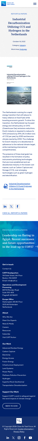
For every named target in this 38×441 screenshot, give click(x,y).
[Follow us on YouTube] (30, 437)
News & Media (8, 324)
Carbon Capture (8, 351)
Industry (23, 45)
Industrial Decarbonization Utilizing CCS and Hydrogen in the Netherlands (20, 186)
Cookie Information (25, 429)
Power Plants (7, 372)
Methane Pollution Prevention (14, 375)
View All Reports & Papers (14, 213)
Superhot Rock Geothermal (13, 382)
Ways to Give (11, 406)
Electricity (6, 355)
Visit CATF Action (9, 337)
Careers (5, 327)
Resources (6, 330)
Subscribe (6, 334)
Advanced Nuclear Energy (12, 348)
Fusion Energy (8, 361)
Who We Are (7, 317)
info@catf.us (12, 281)
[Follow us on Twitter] (13, 437)
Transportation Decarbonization (14, 385)
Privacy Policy (19, 431)
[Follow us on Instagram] (19, 437)
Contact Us (6, 269)
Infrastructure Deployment (12, 365)
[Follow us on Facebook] (24, 437)
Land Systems (7, 368)
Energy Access (8, 358)
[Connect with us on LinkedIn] (7, 437)
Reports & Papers (19, 14)
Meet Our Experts (9, 320)
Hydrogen (23, 49)
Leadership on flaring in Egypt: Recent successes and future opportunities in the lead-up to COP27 (18, 241)
